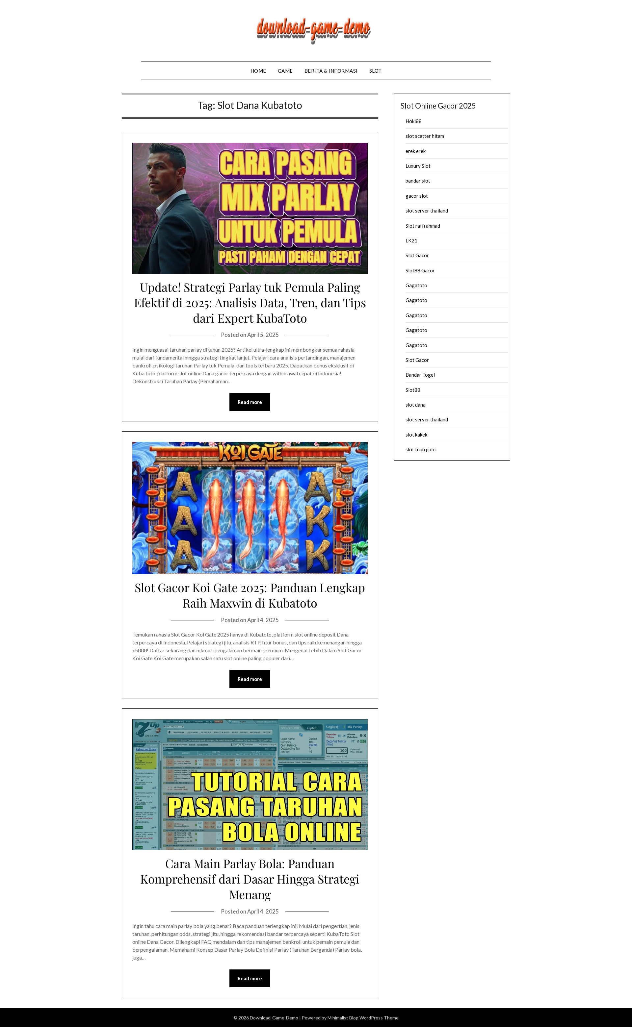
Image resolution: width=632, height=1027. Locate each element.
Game (285, 71)
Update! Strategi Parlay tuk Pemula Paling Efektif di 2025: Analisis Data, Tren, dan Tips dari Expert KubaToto (250, 302)
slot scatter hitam (425, 136)
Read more (250, 402)
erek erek (416, 151)
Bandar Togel (420, 375)
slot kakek (416, 435)
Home (258, 71)
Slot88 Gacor (420, 270)
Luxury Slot (418, 166)
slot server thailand (427, 210)
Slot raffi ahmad (423, 226)
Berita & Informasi (331, 71)
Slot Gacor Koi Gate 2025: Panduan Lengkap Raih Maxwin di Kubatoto (250, 595)
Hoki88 (414, 121)
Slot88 (413, 390)
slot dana (416, 405)
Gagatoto (416, 285)
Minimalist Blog (343, 1017)
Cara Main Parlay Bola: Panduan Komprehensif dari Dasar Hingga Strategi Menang (249, 878)
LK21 (411, 240)
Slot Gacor (417, 255)
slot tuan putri (421, 449)
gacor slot (417, 196)
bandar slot (418, 181)
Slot (375, 71)
